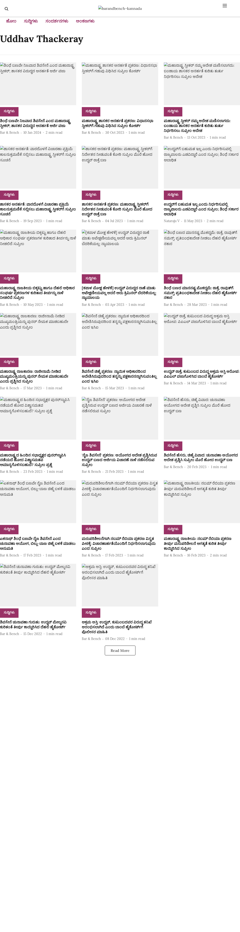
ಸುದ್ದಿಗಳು (31, 21)
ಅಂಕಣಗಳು (85, 21)
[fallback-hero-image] (38, 83)
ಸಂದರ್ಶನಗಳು (56, 21)
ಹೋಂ (11, 21)
